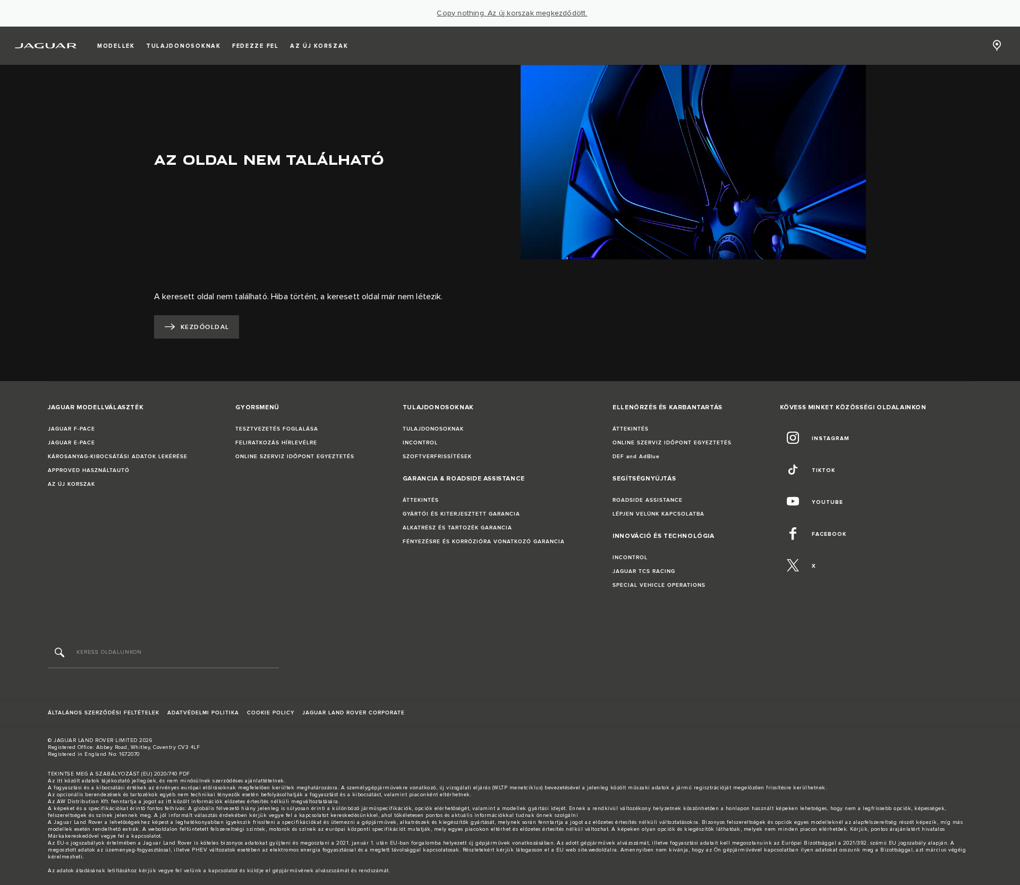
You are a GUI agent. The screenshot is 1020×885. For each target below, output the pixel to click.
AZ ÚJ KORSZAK (71, 484)
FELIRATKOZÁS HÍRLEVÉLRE (276, 443)
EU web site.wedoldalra (586, 850)
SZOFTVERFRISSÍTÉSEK (437, 456)
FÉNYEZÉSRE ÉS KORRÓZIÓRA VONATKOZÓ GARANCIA (484, 541)
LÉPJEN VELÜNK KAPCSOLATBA (658, 514)
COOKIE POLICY (270, 713)
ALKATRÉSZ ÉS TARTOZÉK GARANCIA (457, 528)
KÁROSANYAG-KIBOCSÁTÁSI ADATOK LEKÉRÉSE (118, 456)
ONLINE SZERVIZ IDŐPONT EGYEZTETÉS (294, 456)
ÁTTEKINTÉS (421, 500)
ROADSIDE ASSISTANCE (648, 500)
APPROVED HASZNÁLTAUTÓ (89, 470)
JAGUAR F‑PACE (71, 429)
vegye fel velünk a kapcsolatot (198, 870)
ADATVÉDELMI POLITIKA (203, 713)
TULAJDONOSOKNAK (433, 429)
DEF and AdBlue (636, 456)
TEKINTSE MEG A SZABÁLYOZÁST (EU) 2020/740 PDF (119, 774)
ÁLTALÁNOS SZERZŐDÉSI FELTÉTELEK (103, 713)
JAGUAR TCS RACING (644, 571)
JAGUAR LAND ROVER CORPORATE (353, 713)
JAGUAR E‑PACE (71, 443)
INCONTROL (420, 443)
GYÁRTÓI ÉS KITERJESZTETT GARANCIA (461, 514)
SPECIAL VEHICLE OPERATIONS (659, 585)
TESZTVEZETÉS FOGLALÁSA (276, 429)
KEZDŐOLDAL (205, 327)
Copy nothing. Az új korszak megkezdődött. (512, 13)
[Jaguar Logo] (46, 46)
